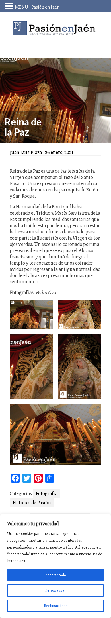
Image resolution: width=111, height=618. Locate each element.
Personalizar (55, 590)
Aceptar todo (55, 575)
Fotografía (46, 493)
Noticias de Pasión (32, 502)
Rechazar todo (55, 605)
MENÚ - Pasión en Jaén (37, 7)
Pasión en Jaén (55, 28)
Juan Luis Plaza (26, 152)
